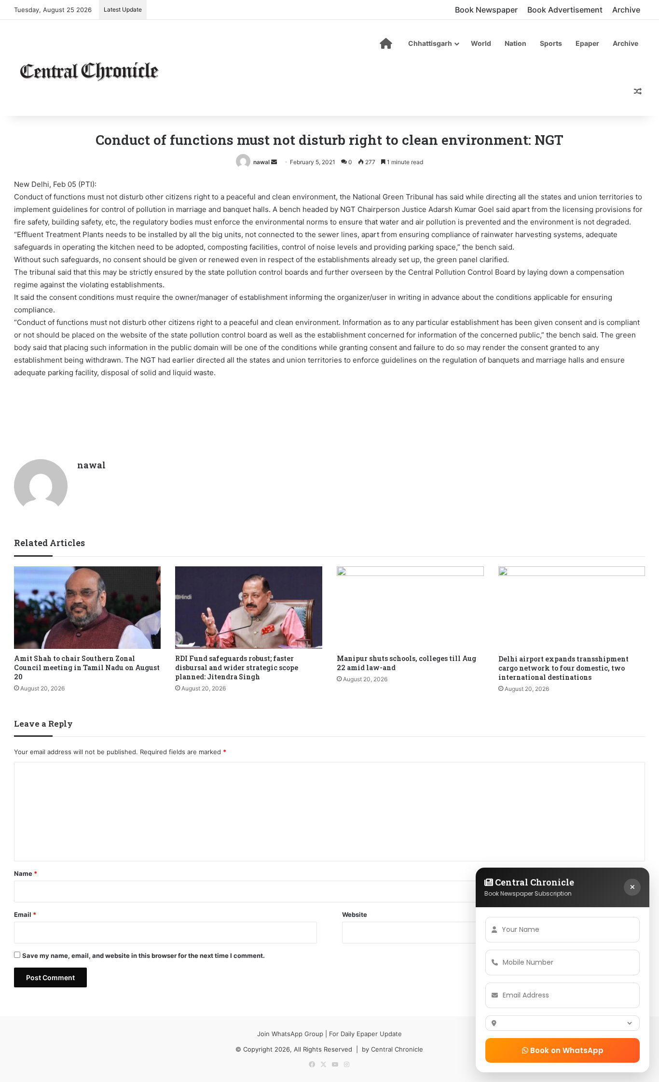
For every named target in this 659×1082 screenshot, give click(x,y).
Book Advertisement (565, 9)
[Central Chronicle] (89, 70)
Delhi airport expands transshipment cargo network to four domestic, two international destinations (563, 668)
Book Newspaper (486, 9)
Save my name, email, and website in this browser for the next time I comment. (143, 955)
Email (25, 914)
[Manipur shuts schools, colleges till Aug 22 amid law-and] (410, 607)
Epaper (587, 43)
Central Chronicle (397, 1049)
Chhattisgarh (430, 43)
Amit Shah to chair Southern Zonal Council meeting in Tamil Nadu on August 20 (87, 667)
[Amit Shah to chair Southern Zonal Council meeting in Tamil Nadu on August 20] (87, 607)
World (481, 43)
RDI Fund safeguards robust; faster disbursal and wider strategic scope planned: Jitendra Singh (236, 667)
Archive (626, 9)
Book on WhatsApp (566, 1050)
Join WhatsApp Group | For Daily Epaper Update (329, 1034)
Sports (551, 43)
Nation (515, 43)
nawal (261, 162)
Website (354, 914)
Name (25, 873)
